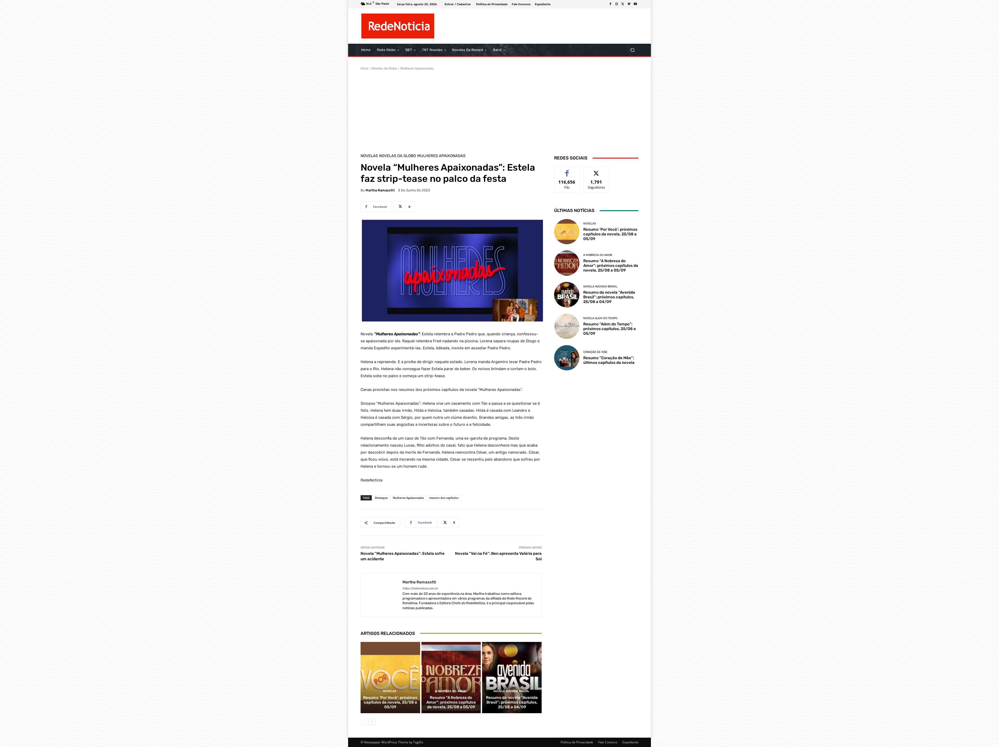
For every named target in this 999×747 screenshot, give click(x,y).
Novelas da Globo (384, 68)
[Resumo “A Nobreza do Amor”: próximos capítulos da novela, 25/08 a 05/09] (451, 677)
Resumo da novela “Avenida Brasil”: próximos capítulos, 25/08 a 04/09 (512, 702)
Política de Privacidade (577, 742)
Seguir (596, 170)
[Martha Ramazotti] (381, 594)
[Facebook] (610, 4)
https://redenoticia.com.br (420, 588)
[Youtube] (635, 4)
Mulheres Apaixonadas (417, 68)
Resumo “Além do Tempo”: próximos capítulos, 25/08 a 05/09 (609, 329)
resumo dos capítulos (443, 498)
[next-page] (372, 721)
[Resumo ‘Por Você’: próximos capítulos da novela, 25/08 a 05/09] (390, 677)
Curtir (567, 170)
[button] (632, 50)
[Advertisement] (499, 109)
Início (364, 68)
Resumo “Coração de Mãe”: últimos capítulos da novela (609, 360)
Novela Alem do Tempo (600, 318)
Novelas (369, 156)
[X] (623, 4)
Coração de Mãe (595, 352)
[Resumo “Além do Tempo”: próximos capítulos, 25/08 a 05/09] (566, 326)
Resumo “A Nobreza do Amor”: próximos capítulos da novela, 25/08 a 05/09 (451, 702)
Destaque (381, 498)
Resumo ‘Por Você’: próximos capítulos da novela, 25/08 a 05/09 (390, 702)
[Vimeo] (629, 4)
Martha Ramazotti (380, 190)
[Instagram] (616, 4)
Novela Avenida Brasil (511, 691)
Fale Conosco (607, 742)
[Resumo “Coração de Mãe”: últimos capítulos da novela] (566, 357)
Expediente (630, 742)
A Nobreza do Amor (450, 691)
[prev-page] (364, 721)
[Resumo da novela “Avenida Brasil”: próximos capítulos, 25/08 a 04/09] (512, 677)
